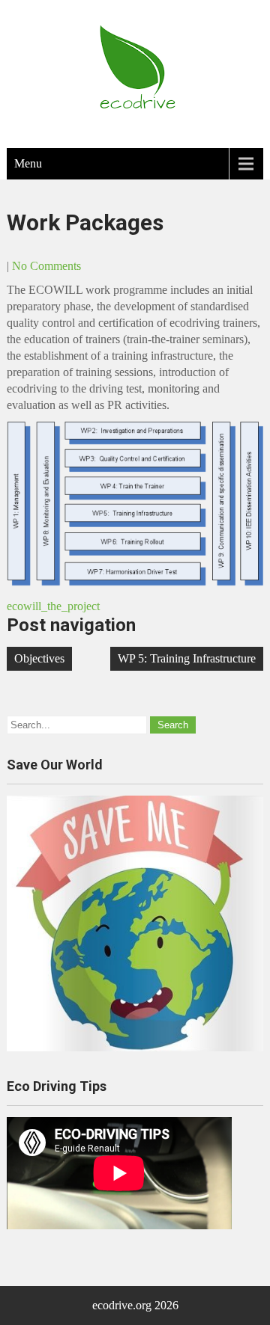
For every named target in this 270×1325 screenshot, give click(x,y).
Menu (28, 163)
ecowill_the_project (53, 606)
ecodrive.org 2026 (135, 1305)
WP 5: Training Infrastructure (187, 658)
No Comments (46, 265)
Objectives (39, 658)
